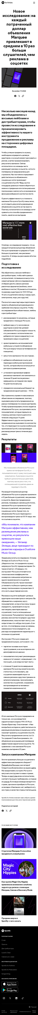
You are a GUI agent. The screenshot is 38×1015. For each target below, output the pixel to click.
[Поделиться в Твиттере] (19, 96)
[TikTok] (22, 998)
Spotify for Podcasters (9, 970)
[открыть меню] (34, 2)
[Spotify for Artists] (7, 2)
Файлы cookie (34, 1011)
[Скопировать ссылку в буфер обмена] (23, 96)
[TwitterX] (10, 998)
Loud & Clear (6, 953)
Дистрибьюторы (8, 948)
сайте (33, 768)
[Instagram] (4, 998)
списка (6, 781)
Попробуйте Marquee (10, 765)
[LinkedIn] (16, 998)
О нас (4, 940)
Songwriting (6, 974)
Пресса (4, 944)
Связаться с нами (8, 957)
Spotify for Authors (8, 965)
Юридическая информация (14, 1011)
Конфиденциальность (25, 1011)
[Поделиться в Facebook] (15, 96)
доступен (14, 776)
